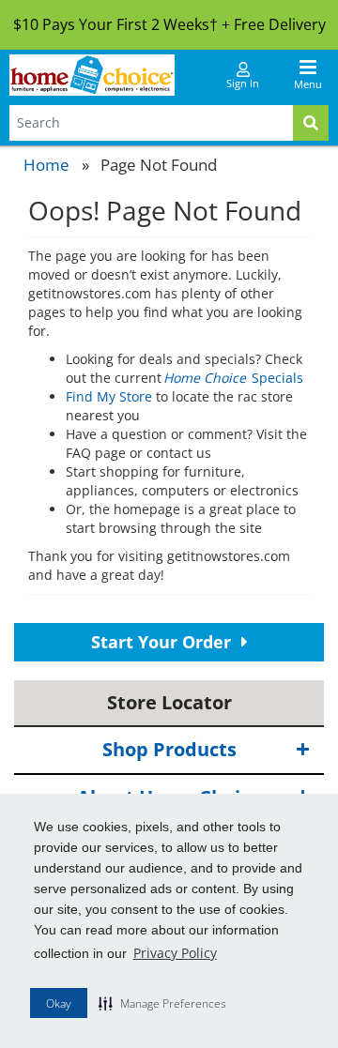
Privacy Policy (175, 953)
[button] (162, 1003)
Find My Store (109, 396)
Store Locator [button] (169, 702)
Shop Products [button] (169, 749)
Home (46, 164)
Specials (234, 378)
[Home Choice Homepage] (92, 75)
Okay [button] (58, 1003)
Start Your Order (163, 641)
